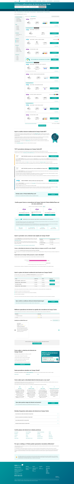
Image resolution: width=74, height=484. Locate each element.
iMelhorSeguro (47, 473)
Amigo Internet (16, 374)
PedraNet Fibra (31, 372)
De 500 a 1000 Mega (18, 20)
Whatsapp (55, 22)
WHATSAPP (52, 280)
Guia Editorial (27, 469)
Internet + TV (17, 47)
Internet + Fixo (18, 48)
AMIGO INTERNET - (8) (19, 34)
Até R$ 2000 (17, 29)
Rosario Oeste (16, 438)
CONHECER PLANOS (54, 156)
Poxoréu (27, 436)
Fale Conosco (34, 469)
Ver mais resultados (42, 125)
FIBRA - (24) (17, 40)
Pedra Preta (50, 435)
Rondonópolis (50, 436)
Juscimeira (15, 435)
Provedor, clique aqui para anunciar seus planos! (30, 123)
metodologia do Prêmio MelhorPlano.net (28, 152)
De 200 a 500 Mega (18, 19)
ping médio (33, 183)
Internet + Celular (18, 49)
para (32, 16)
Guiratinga (38, 433)
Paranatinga (39, 435)
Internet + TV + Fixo (18, 50)
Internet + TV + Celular (19, 51)
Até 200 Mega (18, 18)
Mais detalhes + (57, 36)
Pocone (15, 436)
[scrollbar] (37, 330)
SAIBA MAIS (53, 194)
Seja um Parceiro (41, 468)
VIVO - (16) (17, 35)
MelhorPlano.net (37, 133)
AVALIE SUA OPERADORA (37, 343)
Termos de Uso (34, 468)
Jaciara (50, 433)
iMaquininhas (47, 472)
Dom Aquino (27, 433)
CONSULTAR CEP (22, 364)
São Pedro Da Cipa (39, 438)
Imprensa (27, 468)
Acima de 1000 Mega (18, 21)
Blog (33, 470)
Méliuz (47, 469)
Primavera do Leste (40, 436)
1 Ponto (17, 56)
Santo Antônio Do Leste (29, 438)
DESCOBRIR (54, 59)
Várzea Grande (51, 438)
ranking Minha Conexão (17, 240)
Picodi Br (47, 470)
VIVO (27, 372)
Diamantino (16, 433)
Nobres (27, 435)
